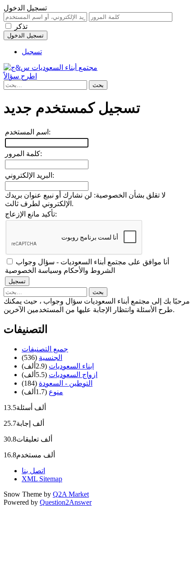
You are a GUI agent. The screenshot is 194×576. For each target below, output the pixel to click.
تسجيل (32, 51)
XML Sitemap (42, 479)
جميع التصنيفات (45, 349)
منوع (56, 392)
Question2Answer (66, 502)
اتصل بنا (33, 471)
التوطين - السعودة (65, 383)
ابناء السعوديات (71, 366)
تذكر (21, 26)
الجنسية (50, 357)
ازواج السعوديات (73, 374)
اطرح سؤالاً (20, 76)
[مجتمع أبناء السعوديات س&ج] (50, 67)
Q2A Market (71, 494)
